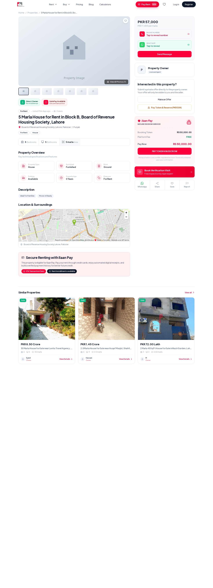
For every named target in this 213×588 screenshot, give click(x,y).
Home (21, 12)
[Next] (125, 51)
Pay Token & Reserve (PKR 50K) (166, 107)
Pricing (79, 4)
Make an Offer (164, 99)
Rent (51, 4)
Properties (33, 12)
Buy (65, 4)
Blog (91, 4)
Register (189, 4)
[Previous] (23, 51)
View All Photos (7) (118, 82)
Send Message (164, 54)
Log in (176, 4)
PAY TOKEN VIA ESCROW (164, 151)
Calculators (105, 4)
